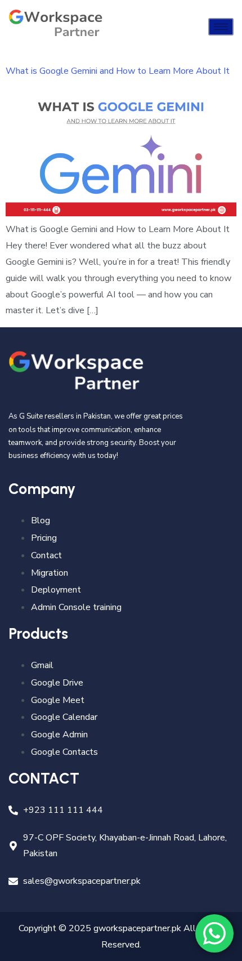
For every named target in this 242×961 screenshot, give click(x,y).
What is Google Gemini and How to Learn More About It (118, 71)
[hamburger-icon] (221, 26)
